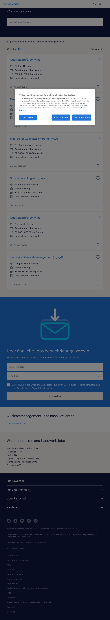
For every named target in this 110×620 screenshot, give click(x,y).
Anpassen (28, 117)
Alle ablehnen (61, 117)
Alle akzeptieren (82, 117)
